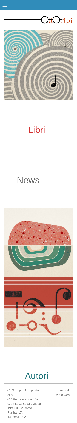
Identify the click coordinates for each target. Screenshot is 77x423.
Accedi (65, 390)
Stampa (17, 390)
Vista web (63, 395)
